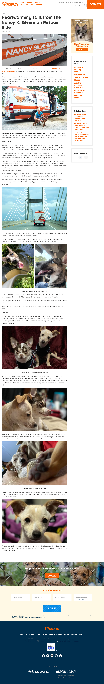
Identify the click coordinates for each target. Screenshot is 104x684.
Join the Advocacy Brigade (78, 85)
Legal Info (65, 641)
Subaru (38, 672)
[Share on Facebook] (80, 157)
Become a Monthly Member (78, 69)
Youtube (52, 655)
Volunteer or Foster (79, 96)
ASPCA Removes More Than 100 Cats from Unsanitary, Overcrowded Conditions (82, 137)
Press (45, 634)
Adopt (67, 2)
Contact (38, 634)
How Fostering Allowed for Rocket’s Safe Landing (80, 117)
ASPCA (52, 629)
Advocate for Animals (79, 91)
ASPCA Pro (82, 2)
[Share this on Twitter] (86, 157)
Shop (80, 634)
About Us (61, 2)
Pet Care (74, 634)
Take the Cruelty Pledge (81, 78)
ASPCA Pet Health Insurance (66, 672)
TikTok (60, 655)
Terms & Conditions (33, 617)
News (76, 2)
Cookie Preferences (73, 641)
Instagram (56, 655)
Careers (31, 634)
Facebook (43, 655)
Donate (95, 4)
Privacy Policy (42, 617)
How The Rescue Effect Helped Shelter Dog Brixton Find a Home (82, 127)
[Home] (10, 4)
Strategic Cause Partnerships (59, 634)
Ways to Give (79, 74)
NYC (71, 2)
